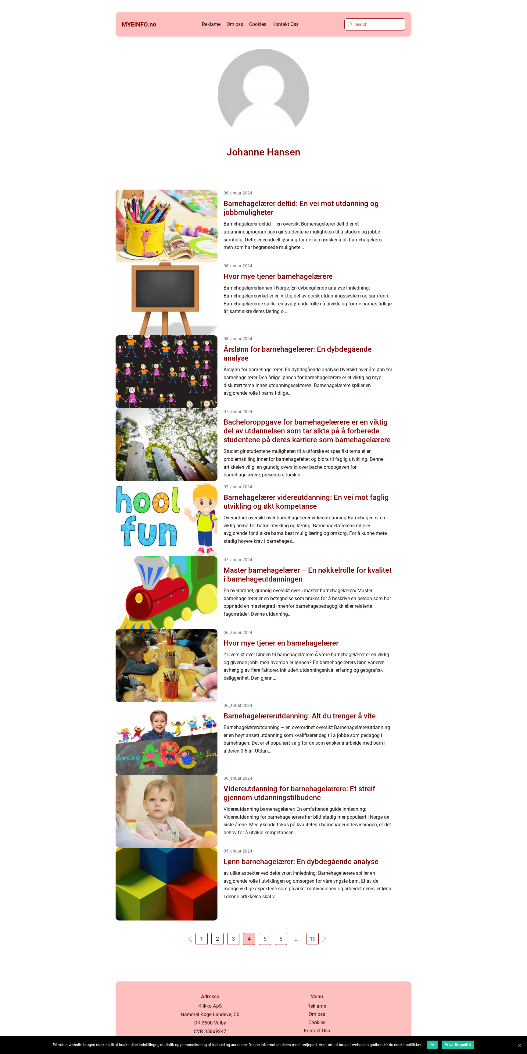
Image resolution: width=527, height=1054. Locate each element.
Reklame (211, 24)
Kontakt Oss (285, 24)
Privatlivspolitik (458, 1045)
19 (313, 938)
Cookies (257, 24)
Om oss (235, 24)
